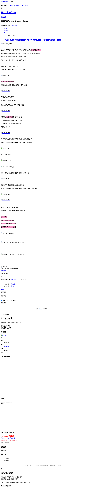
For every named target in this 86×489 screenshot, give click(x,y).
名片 (5, 32)
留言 (16, 279)
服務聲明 (59, 465)
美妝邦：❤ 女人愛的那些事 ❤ (9, 440)
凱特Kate (3, 270)
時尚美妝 (14, 25)
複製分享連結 (5, 442)
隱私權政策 (52, 465)
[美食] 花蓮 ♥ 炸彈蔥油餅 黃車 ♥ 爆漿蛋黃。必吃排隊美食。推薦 (32, 40)
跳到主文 (3, 17)
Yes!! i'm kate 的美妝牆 (7, 436)
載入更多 (3, 292)
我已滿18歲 (4, 485)
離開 (10, 485)
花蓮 (12, 286)
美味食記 (13, 284)
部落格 (6, 30)
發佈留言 (3, 302)
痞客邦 (13, 279)
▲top (2, 289)
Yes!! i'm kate (8, 12)
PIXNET (30, 465)
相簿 (5, 28)
